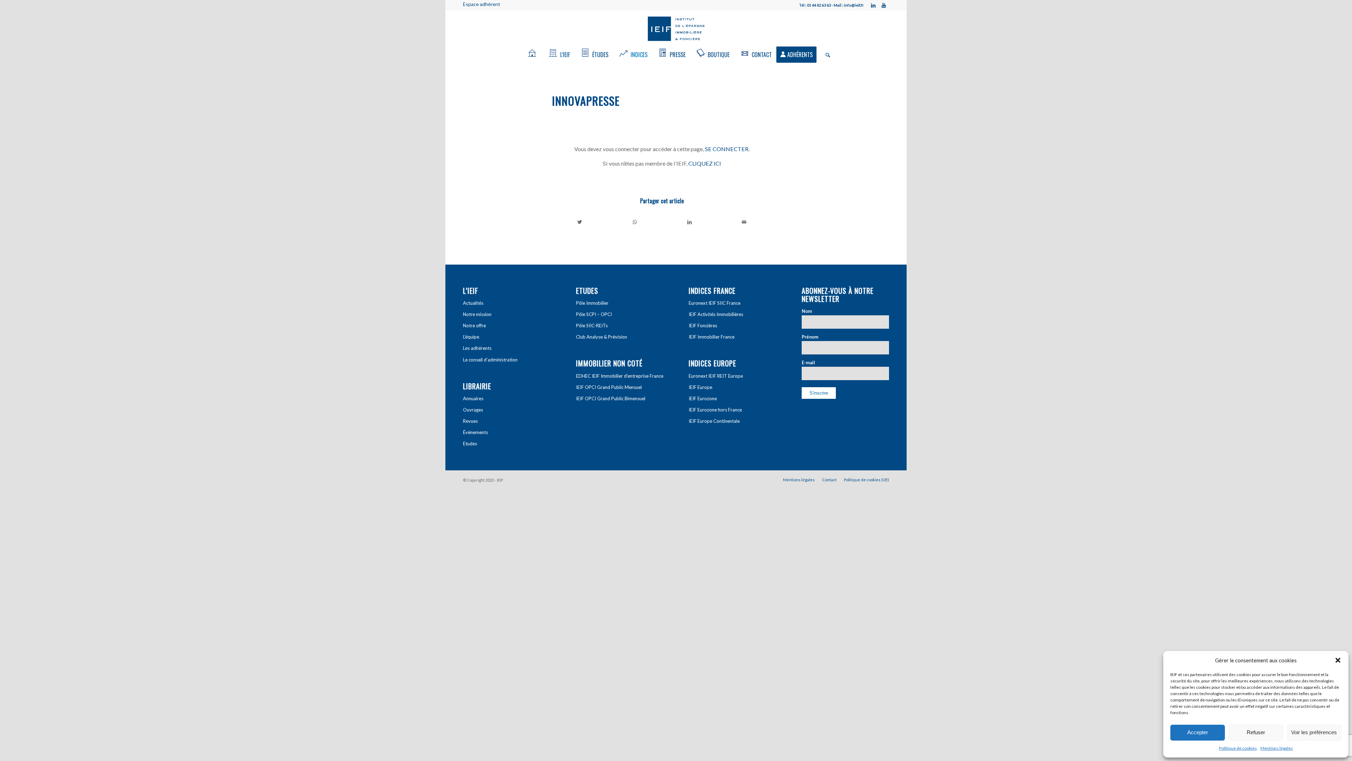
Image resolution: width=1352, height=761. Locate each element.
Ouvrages (473, 410)
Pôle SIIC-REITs (592, 325)
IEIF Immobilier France (711, 337)
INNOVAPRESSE (586, 100)
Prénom (811, 337)
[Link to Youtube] (883, 5)
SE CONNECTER (727, 149)
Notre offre (474, 325)
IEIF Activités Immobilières (716, 314)
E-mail (810, 362)
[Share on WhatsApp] (635, 222)
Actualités (473, 303)
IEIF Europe (700, 387)
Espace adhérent (481, 4)
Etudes (470, 443)
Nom (808, 311)
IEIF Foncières (703, 325)
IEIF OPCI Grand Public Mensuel (609, 387)
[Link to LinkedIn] (873, 5)
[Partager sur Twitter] (579, 222)
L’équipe (471, 337)
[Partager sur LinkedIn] (689, 222)
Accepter (1197, 732)
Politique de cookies (1238, 748)
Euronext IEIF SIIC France (714, 303)
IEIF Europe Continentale (714, 421)
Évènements (475, 432)
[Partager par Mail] (744, 222)
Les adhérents (477, 348)
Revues (470, 421)
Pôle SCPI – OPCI (594, 314)
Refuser (1256, 732)
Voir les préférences (1314, 732)
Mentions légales (1276, 748)
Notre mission (477, 314)
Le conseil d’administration (490, 360)
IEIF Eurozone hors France (715, 410)
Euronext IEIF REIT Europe (716, 376)
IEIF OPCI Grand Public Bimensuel (610, 398)
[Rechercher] (825, 54)
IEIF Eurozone (703, 398)
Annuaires (473, 398)
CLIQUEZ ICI (704, 163)
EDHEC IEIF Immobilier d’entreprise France (619, 376)
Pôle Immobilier (592, 303)
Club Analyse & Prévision (601, 337)
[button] (1337, 660)
